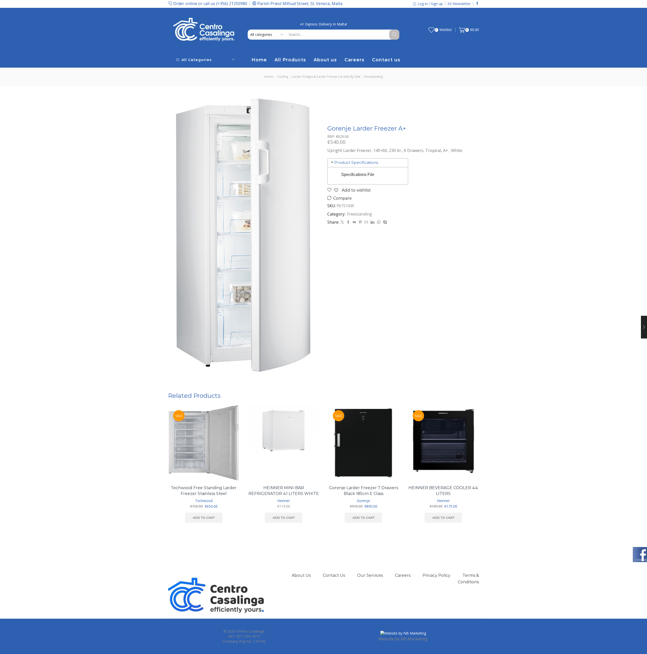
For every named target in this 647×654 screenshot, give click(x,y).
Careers (354, 59)
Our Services (370, 575)
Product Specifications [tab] (356, 162)
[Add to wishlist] (230, 470)
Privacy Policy (436, 575)
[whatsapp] (379, 222)
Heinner (283, 500)
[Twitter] (342, 222)
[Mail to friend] (366, 222)
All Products (290, 59)
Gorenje (363, 500)
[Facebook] (477, 4)
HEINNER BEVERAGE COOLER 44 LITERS (443, 490)
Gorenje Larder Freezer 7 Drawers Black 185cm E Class (363, 490)
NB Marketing (414, 639)
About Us (301, 575)
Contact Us (334, 575)
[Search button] (394, 35)
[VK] (354, 222)
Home (259, 59)
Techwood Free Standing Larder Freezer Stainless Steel (204, 490)
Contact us (386, 59)
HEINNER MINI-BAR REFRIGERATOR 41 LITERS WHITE (283, 490)
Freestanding (373, 76)
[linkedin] (372, 222)
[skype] (384, 222)
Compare (342, 198)
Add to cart (230, 458)
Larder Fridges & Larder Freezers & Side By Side (326, 76)
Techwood (204, 500)
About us (325, 59)
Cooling (282, 76)
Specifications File (357, 174)
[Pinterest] (360, 222)
